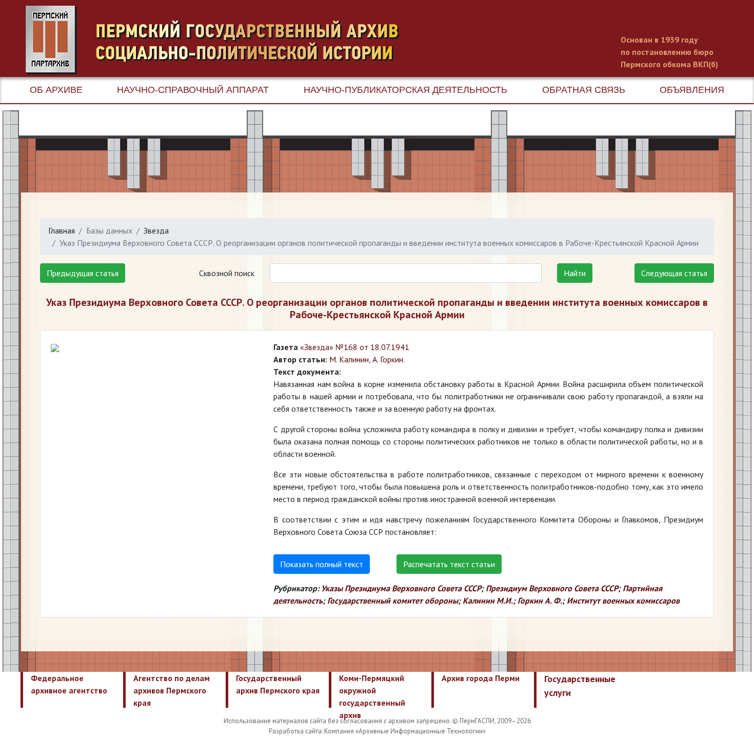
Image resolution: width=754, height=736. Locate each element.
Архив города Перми (481, 678)
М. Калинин (349, 359)
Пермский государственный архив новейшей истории (218, 40)
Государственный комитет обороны (392, 600)
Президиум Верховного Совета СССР (552, 588)
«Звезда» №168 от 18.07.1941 (354, 347)
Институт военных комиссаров (623, 600)
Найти (575, 273)
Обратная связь (583, 90)
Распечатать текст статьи (449, 564)
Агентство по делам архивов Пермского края (171, 690)
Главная (61, 230)
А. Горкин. (388, 359)
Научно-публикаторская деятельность (405, 90)
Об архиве (56, 90)
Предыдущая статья (82, 273)
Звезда (156, 230)
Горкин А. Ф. (540, 600)
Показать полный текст (321, 564)
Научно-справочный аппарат (193, 90)
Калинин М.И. (488, 600)
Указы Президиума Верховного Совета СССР (401, 588)
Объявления (692, 90)
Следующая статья (674, 273)
